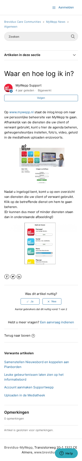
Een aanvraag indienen (57, 322)
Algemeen (10, 26)
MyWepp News (55, 21)
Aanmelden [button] (66, 7)
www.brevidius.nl (47, 452)
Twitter (13, 276)
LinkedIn (19, 276)
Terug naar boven (17, 335)
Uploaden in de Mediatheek (24, 395)
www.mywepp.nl (21, 112)
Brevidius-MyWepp (18, 447)
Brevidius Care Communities (22, 21)
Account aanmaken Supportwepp (29, 387)
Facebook (6, 276)
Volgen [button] (41, 97)
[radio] (30, 301)
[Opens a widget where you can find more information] (66, 453)
